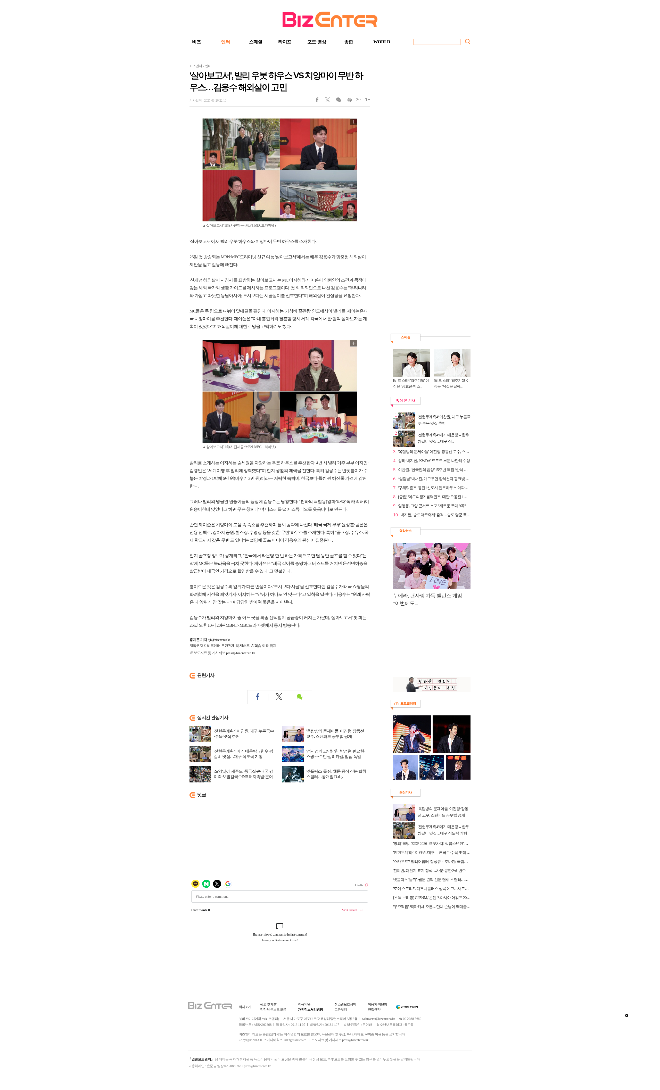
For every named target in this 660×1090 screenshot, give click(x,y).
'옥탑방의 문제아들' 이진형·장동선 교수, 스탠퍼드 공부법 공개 (335, 734)
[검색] (468, 41)
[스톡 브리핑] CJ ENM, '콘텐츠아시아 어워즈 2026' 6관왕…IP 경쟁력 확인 (432, 898)
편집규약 (374, 1009)
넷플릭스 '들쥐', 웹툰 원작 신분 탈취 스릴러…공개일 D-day (336, 774)
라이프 (284, 41)
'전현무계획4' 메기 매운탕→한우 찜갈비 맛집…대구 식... (443, 438)
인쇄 (347, 101)
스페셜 (255, 41)
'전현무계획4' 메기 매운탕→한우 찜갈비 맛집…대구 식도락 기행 (243, 754)
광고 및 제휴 (268, 1004)
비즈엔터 (195, 66)
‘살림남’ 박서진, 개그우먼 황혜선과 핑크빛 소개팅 (434, 479)
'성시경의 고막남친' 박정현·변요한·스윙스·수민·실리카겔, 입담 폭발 (335, 754)
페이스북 (320, 101)
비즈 (196, 41)
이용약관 (304, 1004)
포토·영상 (316, 41)
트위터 (329, 101)
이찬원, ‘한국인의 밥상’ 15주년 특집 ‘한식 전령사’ (434, 470)
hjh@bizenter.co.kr (219, 640)
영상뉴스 (405, 531)
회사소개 (245, 1007)
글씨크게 (365, 101)
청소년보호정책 (345, 1004)
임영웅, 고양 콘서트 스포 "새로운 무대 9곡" (432, 506)
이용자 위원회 (377, 1004)
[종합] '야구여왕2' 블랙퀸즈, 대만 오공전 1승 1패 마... (434, 497)
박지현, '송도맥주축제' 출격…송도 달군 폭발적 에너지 (435, 515)
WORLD (381, 41)
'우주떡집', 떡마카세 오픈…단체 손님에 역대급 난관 (432, 907)
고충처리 (340, 1009)
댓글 (338, 101)
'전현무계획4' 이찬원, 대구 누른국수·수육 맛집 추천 (244, 734)
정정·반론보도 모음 (273, 1009)
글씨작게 (356, 101)
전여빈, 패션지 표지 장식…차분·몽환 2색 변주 (429, 871)
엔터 (225, 41)
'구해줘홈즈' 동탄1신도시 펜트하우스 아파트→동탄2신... (434, 488)
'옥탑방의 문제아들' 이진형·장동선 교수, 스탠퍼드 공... (434, 452)
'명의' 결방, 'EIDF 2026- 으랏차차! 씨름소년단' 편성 (432, 843)
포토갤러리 (408, 703)
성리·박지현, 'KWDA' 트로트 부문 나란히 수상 (434, 461)
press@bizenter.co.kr (240, 653)
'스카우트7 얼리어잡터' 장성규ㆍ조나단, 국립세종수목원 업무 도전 (432, 862)
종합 (348, 41)
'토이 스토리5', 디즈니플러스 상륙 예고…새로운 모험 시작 (432, 889)
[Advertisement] (429, 644)
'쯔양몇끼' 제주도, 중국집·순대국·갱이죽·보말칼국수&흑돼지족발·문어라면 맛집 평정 (243, 776)
